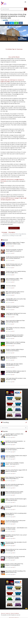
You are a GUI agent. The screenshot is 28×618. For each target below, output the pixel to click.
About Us (3, 613)
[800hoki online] (10, 409)
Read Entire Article (13, 228)
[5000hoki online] (18, 398)
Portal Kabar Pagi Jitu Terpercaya (14, 49)
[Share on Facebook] (7, 23)
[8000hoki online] (10, 393)
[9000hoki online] (18, 404)
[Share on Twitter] (12, 23)
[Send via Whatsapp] (16, 23)
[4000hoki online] (10, 415)
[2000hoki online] (18, 409)
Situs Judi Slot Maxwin (14, 57)
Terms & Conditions (15, 613)
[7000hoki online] (10, 404)
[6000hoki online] (18, 415)
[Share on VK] (21, 23)
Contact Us (8, 613)
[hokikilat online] (18, 393)
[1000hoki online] (10, 398)
